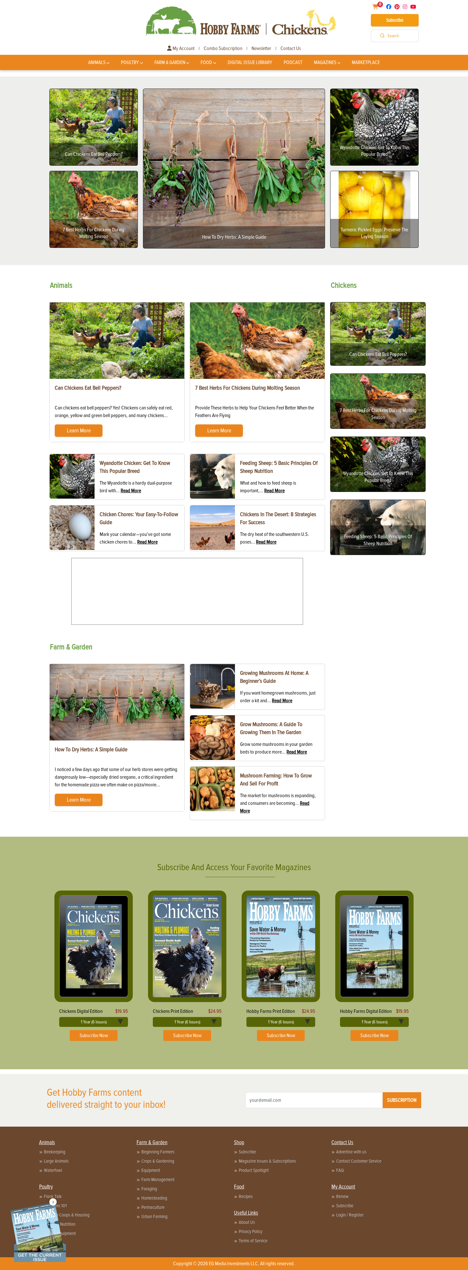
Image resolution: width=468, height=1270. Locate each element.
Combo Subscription (223, 48)
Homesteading (154, 1198)
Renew (342, 1196)
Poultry (130, 62)
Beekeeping (54, 1152)
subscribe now (94, 1035)
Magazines (325, 62)
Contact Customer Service (358, 1161)
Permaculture (153, 1207)
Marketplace (366, 62)
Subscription (401, 1100)
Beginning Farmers (157, 1152)
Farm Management (157, 1179)
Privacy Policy (250, 1231)
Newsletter (261, 48)
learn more (79, 430)
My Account (183, 48)
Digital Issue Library (250, 62)
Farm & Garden (169, 62)
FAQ (340, 1170)
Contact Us (290, 48)
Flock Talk (53, 1196)
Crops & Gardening (157, 1161)
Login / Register (350, 1215)
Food (206, 62)
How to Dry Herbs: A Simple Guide (91, 749)
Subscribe (394, 20)
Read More (131, 490)
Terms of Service (253, 1241)
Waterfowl (53, 1170)
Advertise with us (351, 1152)
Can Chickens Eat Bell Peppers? (88, 387)
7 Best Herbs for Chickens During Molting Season (247, 387)
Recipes (246, 1196)
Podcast (293, 62)
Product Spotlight (254, 1170)
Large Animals (56, 1161)
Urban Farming (154, 1216)
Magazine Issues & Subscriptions (267, 1161)
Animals (97, 62)
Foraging (149, 1189)
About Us (247, 1222)
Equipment (150, 1170)
